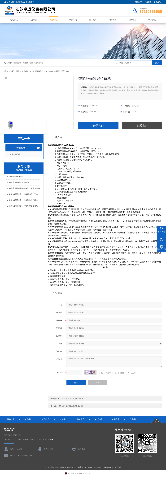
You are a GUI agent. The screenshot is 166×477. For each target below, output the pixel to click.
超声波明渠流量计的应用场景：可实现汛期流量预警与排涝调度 (25, 194)
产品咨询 (98, 125)
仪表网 (50, 439)
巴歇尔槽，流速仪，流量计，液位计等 (28, 63)
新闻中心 (73, 20)
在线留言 (148, 2)
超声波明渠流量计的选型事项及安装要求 (25, 206)
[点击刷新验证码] (90, 372)
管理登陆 (117, 467)
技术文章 (93, 20)
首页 (17, 71)
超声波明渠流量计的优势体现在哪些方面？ (25, 200)
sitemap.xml (108, 467)
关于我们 (34, 20)
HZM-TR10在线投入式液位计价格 (70, 399)
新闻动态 (63, 419)
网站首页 (14, 20)
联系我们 (157, 2)
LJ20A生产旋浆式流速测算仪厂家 (70, 406)
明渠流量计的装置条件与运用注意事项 (24, 188)
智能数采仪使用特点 (17, 176)
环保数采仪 (39, 71)
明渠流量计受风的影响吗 (19, 182)
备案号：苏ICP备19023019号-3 (90, 467)
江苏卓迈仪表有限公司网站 (24, 2)
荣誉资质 (113, 20)
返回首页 (138, 2)
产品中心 (53, 20)
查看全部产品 (15, 154)
